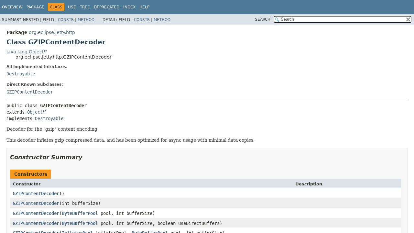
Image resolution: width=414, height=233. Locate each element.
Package (35, 7)
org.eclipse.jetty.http (52, 32)
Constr (66, 19)
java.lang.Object (25, 51)
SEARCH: (263, 19)
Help (144, 7)
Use (72, 7)
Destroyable (20, 73)
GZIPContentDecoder (29, 91)
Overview (12, 7)
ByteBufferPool (80, 213)
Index (129, 7)
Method (86, 19)
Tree (85, 7)
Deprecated (106, 7)
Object (35, 112)
